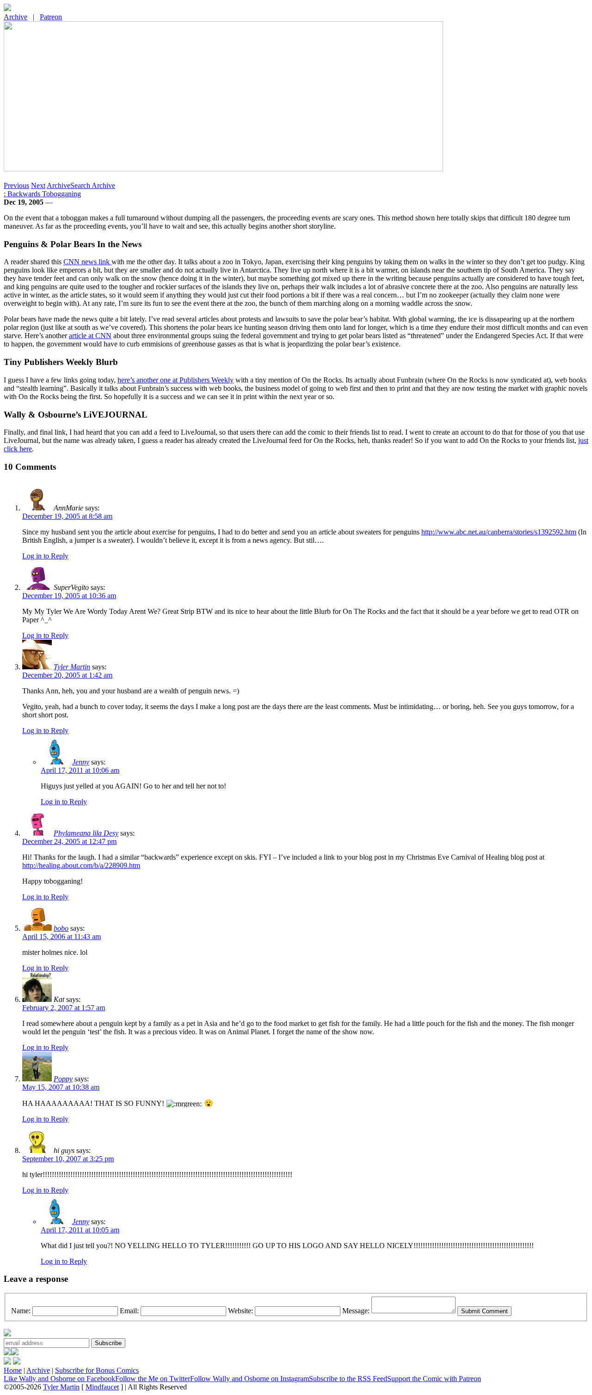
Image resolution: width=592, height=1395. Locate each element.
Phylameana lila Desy (86, 833)
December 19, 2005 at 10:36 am (69, 596)
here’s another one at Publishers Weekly (175, 380)
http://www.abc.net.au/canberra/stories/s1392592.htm (498, 532)
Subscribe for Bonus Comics (97, 1370)
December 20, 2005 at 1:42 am (67, 675)
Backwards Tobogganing (42, 194)
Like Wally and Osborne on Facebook (59, 1379)
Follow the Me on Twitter (152, 1379)
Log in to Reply (45, 556)
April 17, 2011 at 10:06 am (80, 770)
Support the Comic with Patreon (434, 1379)
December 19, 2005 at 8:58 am (67, 516)
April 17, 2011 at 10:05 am (80, 1230)
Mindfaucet (102, 1387)
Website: (240, 1311)
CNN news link (87, 262)
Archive (15, 17)
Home (13, 1370)
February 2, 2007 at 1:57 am (63, 1008)
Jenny (80, 762)
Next (38, 185)
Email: (129, 1311)
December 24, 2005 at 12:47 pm (69, 841)
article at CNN (90, 336)
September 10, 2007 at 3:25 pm (68, 1159)
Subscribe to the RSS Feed (348, 1379)
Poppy (63, 1079)
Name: (21, 1311)
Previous (16, 185)
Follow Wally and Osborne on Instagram (249, 1379)
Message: (356, 1311)
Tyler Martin (72, 667)
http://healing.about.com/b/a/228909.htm (81, 865)
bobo (61, 928)
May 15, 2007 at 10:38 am (60, 1087)
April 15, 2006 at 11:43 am (61, 936)
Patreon (51, 17)
